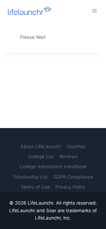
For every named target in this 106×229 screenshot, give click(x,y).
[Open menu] (94, 11)
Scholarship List (30, 177)
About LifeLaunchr (40, 146)
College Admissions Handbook (53, 166)
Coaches (76, 146)
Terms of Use (35, 187)
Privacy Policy (70, 187)
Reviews (69, 156)
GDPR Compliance (73, 177)
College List (41, 156)
